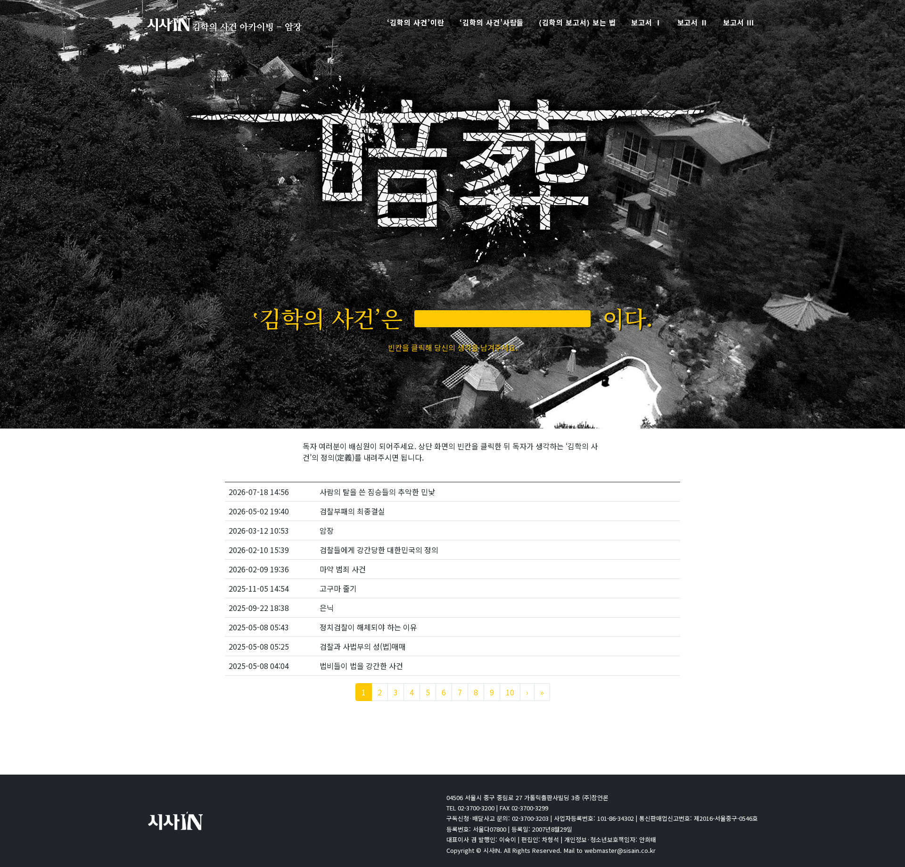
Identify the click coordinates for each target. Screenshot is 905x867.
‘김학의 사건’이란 (415, 22)
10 (510, 692)
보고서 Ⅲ (738, 22)
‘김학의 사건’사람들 (492, 22)
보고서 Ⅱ (692, 22)
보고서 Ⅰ (646, 22)
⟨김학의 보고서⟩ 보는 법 (577, 22)
